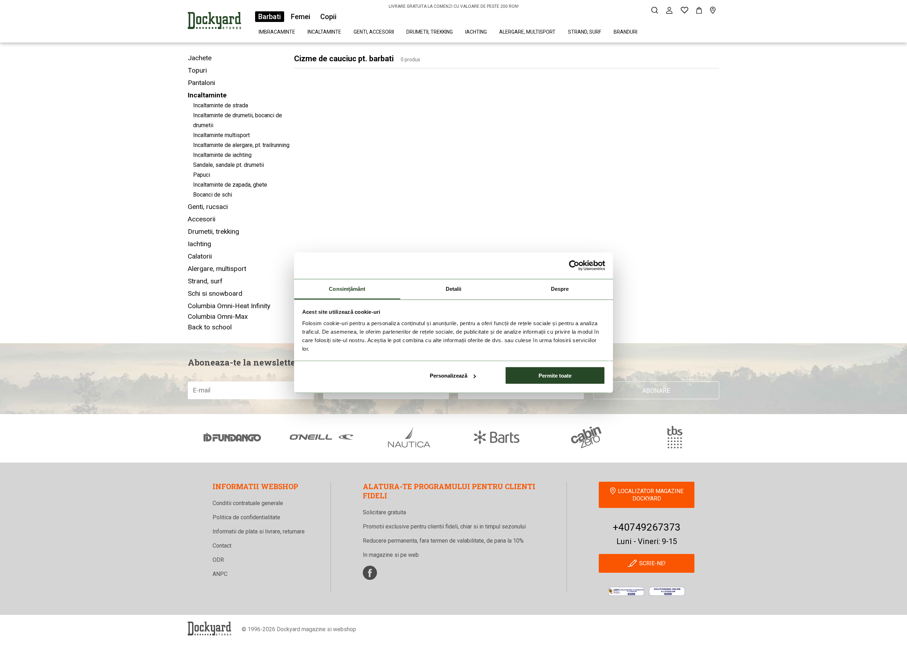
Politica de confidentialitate (246, 517)
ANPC (220, 574)
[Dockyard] (214, 22)
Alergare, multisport (527, 32)
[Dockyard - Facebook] (370, 572)
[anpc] (626, 591)
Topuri (197, 70)
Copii (328, 16)
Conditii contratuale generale (248, 503)
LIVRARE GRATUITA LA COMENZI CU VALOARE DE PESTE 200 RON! (454, 6)
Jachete (200, 58)
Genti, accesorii (374, 32)
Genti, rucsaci (208, 207)
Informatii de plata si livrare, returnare (259, 531)
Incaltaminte (324, 32)
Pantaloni (201, 83)
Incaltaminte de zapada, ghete (230, 184)
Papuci (201, 174)
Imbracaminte (277, 32)
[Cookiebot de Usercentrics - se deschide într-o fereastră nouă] (574, 265)
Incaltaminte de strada (220, 105)
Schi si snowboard (215, 293)
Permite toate (555, 376)
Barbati (269, 16)
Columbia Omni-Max (218, 316)
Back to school (210, 327)
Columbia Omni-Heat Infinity (229, 306)
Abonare (656, 390)
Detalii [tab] (454, 288)
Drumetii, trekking (429, 32)
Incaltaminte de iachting (222, 155)
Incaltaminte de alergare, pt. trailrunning (241, 145)
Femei (300, 16)
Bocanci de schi (212, 194)
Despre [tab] (560, 288)
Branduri (625, 32)
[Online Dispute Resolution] (667, 591)
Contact (222, 545)
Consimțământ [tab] (347, 288)
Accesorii (201, 219)
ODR (218, 559)
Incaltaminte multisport (221, 135)
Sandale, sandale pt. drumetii (228, 165)
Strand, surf (584, 32)
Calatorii (200, 256)
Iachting (476, 32)
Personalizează (448, 376)
